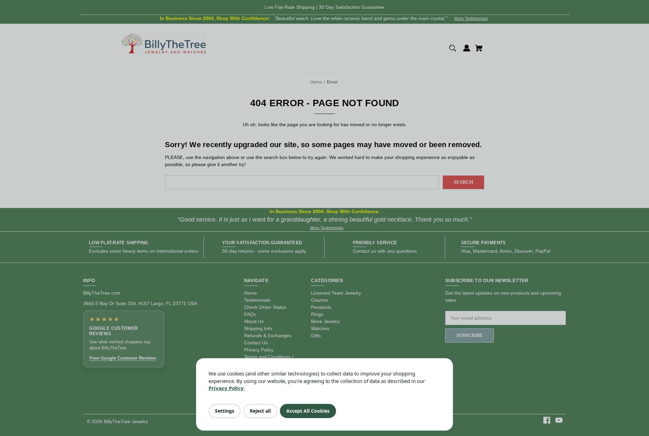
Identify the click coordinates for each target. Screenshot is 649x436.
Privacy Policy (226, 388)
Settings (224, 411)
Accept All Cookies (308, 411)
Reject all (260, 411)
